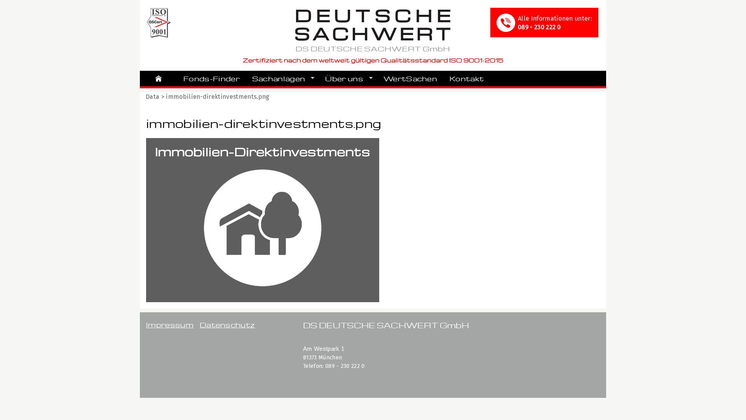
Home (158, 78)
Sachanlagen (275, 78)
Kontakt (467, 78)
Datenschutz (227, 324)
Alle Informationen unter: (555, 23)
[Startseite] (373, 31)
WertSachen (410, 78)
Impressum (169, 324)
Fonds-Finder (211, 78)
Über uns (341, 78)
